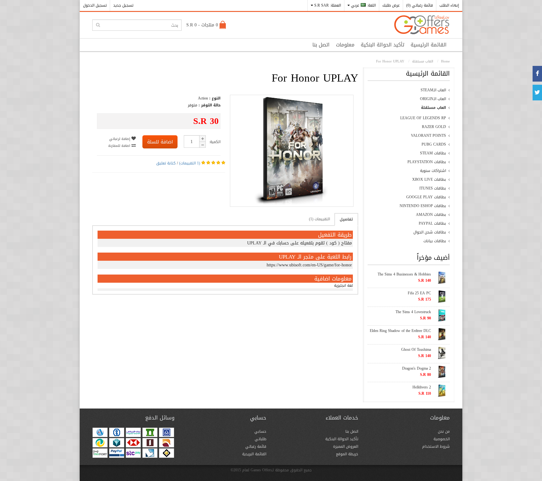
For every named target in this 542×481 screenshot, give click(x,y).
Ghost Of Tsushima (416, 349)
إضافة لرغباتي (120, 139)
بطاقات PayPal (432, 223)
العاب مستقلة (433, 107)
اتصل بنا (321, 45)
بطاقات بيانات (434, 241)
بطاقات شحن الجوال (429, 232)
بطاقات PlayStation (426, 161)
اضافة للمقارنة (119, 145)
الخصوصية (441, 439)
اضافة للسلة (160, 141)
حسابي (260, 431)
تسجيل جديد (123, 5)
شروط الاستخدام (436, 446)
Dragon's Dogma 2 (416, 368)
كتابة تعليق (166, 163)
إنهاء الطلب (449, 5)
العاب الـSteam (433, 90)
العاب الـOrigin (433, 98)
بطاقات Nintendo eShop (423, 205)
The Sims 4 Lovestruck (413, 312)
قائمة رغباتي (255, 446)
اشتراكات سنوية (433, 170)
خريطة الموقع (347, 454)
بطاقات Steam (433, 153)
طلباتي (260, 439)
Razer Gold (434, 126)
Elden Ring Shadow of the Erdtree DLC (400, 331)
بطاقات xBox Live (429, 179)
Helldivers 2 (421, 387)
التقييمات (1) (319, 219)
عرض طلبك (391, 5)
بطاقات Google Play (426, 197)
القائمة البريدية (254, 454)
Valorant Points (428, 135)
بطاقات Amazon (431, 214)
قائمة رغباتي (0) (419, 5)
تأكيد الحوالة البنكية (382, 45)
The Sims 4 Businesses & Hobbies (404, 274)
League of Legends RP (423, 118)
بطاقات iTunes (432, 188)
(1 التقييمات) (189, 163)
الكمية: (215, 141)
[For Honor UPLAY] (292, 203)
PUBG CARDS (434, 144)
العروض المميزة (345, 446)
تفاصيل (346, 219)
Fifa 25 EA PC (419, 293)
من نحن (444, 431)
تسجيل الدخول (95, 5)
